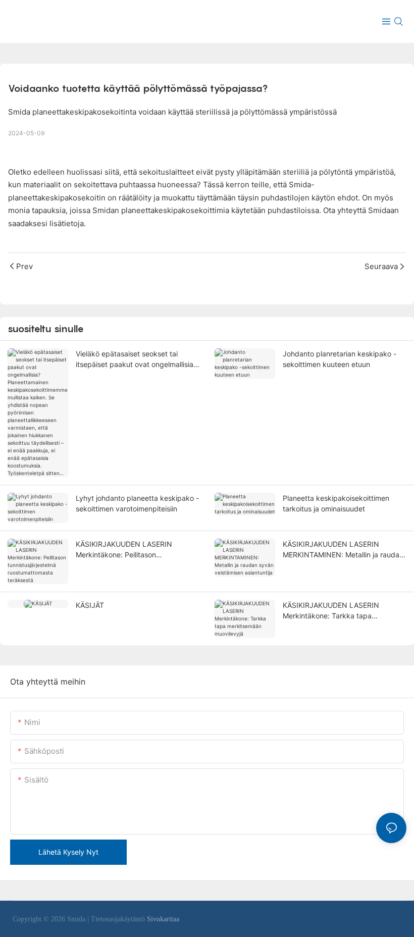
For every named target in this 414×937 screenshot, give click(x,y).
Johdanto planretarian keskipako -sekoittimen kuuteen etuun (339, 359)
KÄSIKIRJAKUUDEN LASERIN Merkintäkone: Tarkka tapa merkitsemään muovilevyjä (331, 611)
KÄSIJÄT (90, 605)
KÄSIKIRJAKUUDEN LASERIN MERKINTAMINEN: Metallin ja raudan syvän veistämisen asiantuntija (343, 550)
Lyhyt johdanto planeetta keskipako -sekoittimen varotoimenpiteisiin (137, 503)
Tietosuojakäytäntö (119, 919)
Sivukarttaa (163, 919)
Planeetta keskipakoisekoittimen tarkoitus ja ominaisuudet (336, 503)
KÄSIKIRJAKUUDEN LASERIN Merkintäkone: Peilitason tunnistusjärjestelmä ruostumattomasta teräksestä (124, 550)
